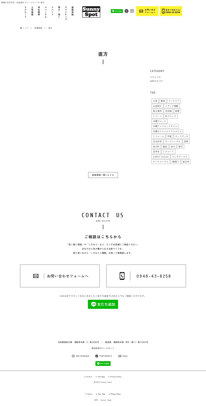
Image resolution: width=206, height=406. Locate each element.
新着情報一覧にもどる (103, 174)
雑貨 (163, 100)
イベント (52, 11)
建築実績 (72, 11)
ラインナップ (65, 13)
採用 (186, 141)
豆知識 (168, 110)
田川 (173, 146)
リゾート (157, 116)
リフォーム (158, 136)
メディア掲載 (171, 105)
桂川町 (156, 146)
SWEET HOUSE (161, 156)
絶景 (177, 110)
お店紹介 (157, 105)
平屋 (169, 136)
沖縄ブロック (159, 121)
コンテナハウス (180, 156)
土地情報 (32, 11)
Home (89, 377)
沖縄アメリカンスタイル (165, 126)
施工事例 (157, 110)
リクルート (25, 12)
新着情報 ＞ (40, 28)
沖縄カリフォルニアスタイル (167, 131)
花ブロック (170, 116)
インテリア (174, 100)
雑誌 (165, 146)
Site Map (101, 377)
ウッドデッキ (181, 136)
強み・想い (59, 12)
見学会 (156, 151)
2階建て (175, 161)
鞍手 (180, 146)
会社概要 (38, 11)
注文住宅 (157, 141)
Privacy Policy (116, 377)
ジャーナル (45, 12)
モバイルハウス (160, 161)
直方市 (186, 161)
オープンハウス (173, 141)
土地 (155, 100)
